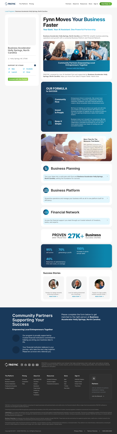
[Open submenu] (28, 4)
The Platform (23, 4)
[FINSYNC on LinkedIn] (22, 419)
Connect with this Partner (18, 79)
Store (87, 4)
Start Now (104, 4)
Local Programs (9, 11)
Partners (61, 4)
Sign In (94, 4)
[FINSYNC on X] (29, 419)
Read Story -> (53, 296)
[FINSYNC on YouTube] (37, 419)
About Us (70, 4)
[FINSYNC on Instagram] (33, 419)
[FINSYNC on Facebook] (25, 419)
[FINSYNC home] (10, 3)
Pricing (33, 4)
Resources (79, 4)
